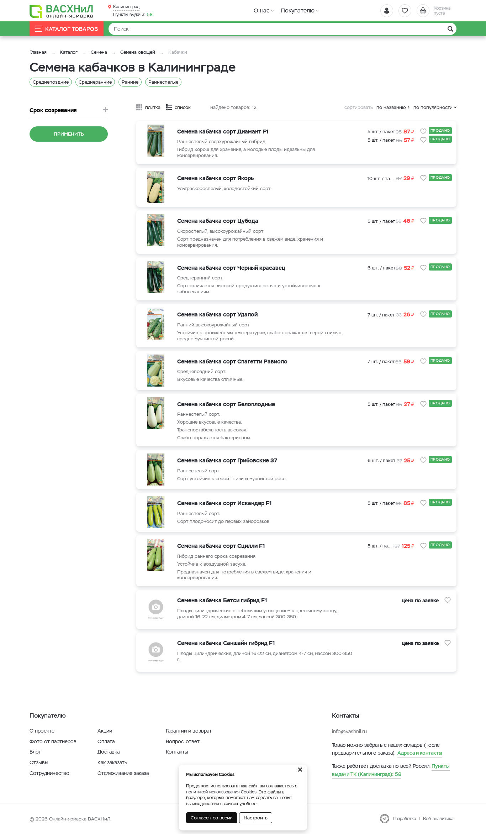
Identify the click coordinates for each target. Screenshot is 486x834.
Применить (69, 134)
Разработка (404, 819)
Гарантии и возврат (189, 731)
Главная (38, 52)
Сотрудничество (49, 773)
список (183, 107)
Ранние (130, 82)
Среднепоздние (51, 82)
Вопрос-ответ (183, 741)
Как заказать (112, 762)
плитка (152, 107)
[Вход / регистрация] (386, 10)
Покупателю (298, 10)
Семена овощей (137, 52)
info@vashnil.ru (349, 731)
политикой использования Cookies (221, 792)
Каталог (69, 52)
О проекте (42, 731)
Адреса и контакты (419, 753)
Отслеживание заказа (123, 773)
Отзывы (39, 762)
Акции (104, 731)
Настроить (256, 818)
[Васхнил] (62, 11)
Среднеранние (95, 82)
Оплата (106, 741)
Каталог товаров (71, 29)
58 (133, 14)
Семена (99, 52)
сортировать (358, 107)
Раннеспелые (163, 82)
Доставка (108, 752)
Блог (35, 752)
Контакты (177, 752)
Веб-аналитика (438, 819)
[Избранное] (404, 10)
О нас (262, 10)
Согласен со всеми (212, 818)
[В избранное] (423, 131)
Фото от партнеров (53, 741)
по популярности (433, 107)
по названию (391, 107)
